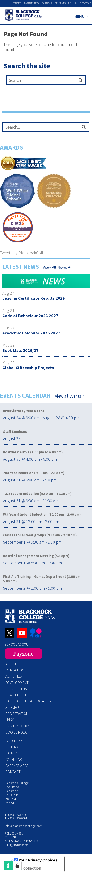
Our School (15, 670)
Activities (13, 676)
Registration (16, 713)
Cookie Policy (17, 732)
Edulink (72, 3)
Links (9, 719)
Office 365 (85, 3)
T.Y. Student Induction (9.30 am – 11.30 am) (37, 493)
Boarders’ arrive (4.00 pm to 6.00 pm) (33, 452)
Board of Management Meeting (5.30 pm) (36, 556)
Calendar (47, 3)
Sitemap (12, 707)
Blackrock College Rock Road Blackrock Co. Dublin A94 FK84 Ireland (17, 793)
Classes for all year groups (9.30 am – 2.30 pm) (40, 535)
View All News (55, 267)
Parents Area (31, 3)
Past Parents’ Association (28, 701)
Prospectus (16, 688)
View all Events (68, 396)
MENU (79, 16)
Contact (17, 3)
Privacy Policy (17, 725)
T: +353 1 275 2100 (16, 815)
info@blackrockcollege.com (23, 826)
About (11, 664)
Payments (60, 3)
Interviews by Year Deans (23, 410)
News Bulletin (17, 694)
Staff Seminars (15, 431)
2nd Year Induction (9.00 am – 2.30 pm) (33, 473)
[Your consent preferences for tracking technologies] (17, 865)
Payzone (23, 653)
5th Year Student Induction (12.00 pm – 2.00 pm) (42, 514)
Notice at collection (23, 868)
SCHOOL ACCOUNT (18, 644)
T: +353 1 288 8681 (16, 818)
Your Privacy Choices (38, 860)
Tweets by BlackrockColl (21, 252)
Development (17, 682)
